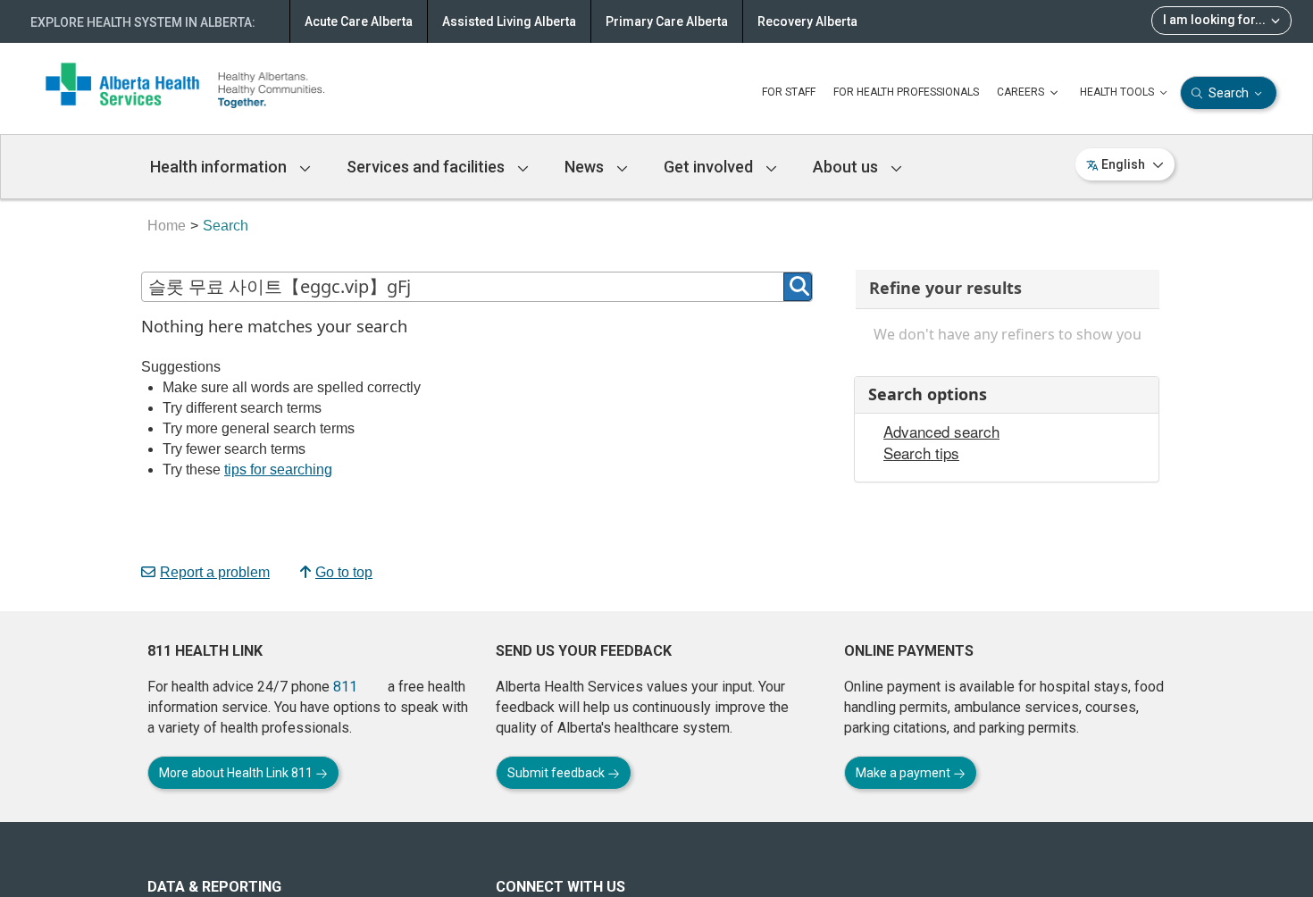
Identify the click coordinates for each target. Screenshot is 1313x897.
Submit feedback (557, 773)
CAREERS (1022, 92)
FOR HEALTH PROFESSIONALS (906, 92)
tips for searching (278, 469)
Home (166, 225)
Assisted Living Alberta (509, 21)
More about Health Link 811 (237, 773)
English (1123, 164)
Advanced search (941, 431)
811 (345, 686)
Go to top (343, 572)
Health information (220, 166)
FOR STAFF (788, 92)
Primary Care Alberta (667, 21)
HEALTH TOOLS (1118, 92)
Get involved (710, 166)
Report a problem (215, 572)
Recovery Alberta (807, 21)
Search (1228, 93)
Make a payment (904, 773)
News (586, 166)
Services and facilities (427, 166)
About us (847, 166)
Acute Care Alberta (359, 21)
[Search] (797, 286)
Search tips (921, 453)
